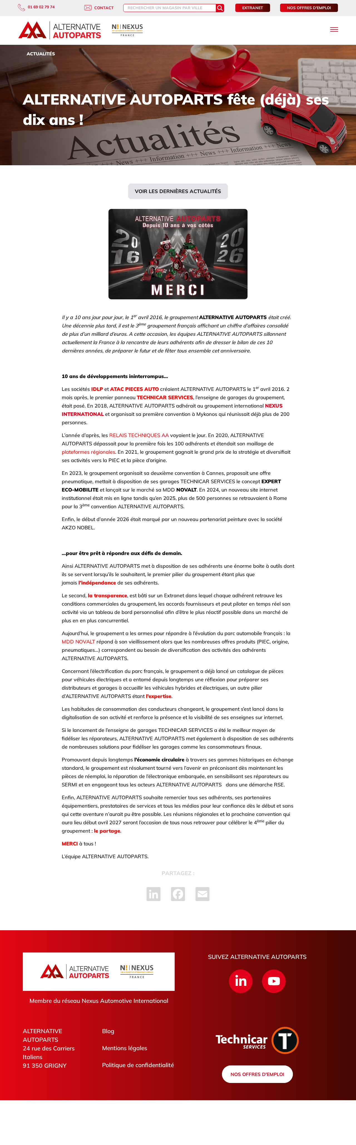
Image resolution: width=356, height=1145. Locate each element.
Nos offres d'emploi (309, 7)
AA (139, 435)
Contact (104, 7)
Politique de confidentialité (138, 1064)
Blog (108, 1031)
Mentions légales (124, 1048)
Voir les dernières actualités (178, 191)
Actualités (41, 53)
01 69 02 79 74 (41, 6)
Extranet (252, 7)
